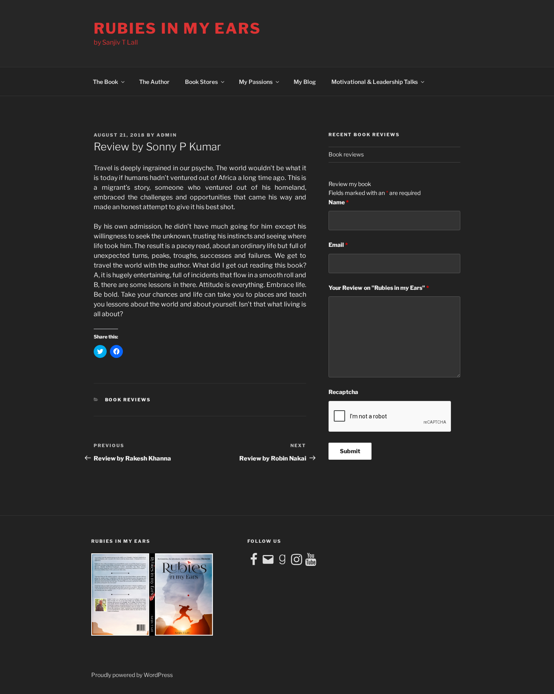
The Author (154, 81)
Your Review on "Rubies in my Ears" (379, 287)
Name (339, 202)
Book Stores (201, 81)
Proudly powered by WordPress (132, 674)
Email (338, 244)
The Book (105, 81)
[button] (152, 594)
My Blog (305, 81)
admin (167, 135)
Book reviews (128, 400)
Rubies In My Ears (177, 28)
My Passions (256, 81)
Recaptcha (343, 391)
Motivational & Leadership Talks (374, 81)
